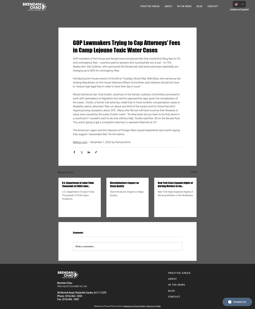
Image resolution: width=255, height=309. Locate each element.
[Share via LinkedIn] (88, 152)
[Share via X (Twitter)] (81, 152)
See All (194, 172)
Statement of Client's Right (134, 306)
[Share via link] (96, 152)
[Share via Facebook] (74, 152)
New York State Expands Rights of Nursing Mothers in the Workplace (175, 184)
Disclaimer (98, 306)
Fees (120, 306)
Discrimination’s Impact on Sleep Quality (124, 184)
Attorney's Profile (154, 306)
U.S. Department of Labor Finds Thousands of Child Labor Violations (78, 184)
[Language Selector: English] (239, 4)
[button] (150, 6)
